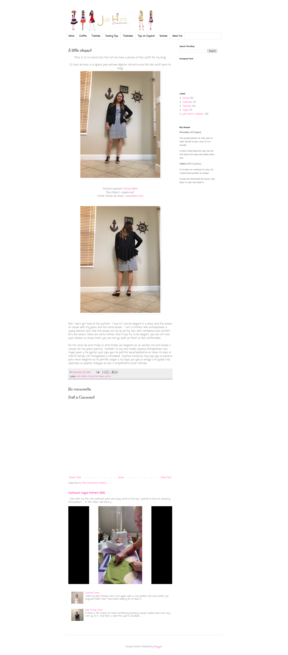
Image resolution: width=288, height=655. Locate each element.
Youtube (163, 36)
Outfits (83, 36)
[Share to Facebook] (113, 372)
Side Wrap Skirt (93, 610)
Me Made (99, 376)
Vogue (185, 110)
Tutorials (96, 36)
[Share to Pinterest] (116, 372)
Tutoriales (128, 36)
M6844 (84, 376)
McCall (91, 376)
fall (78, 376)
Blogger (158, 647)
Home (71, 36)
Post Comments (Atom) (94, 483)
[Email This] (103, 372)
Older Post (166, 477)
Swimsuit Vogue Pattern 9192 (86, 493)
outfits (108, 376)
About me (177, 36)
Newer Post (75, 477)
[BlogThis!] (106, 372)
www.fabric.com (134, 196)
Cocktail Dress (92, 593)
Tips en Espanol (146, 36)
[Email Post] (97, 372)
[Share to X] (110, 372)
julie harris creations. (193, 114)
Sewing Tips (111, 36)
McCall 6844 (130, 189)
